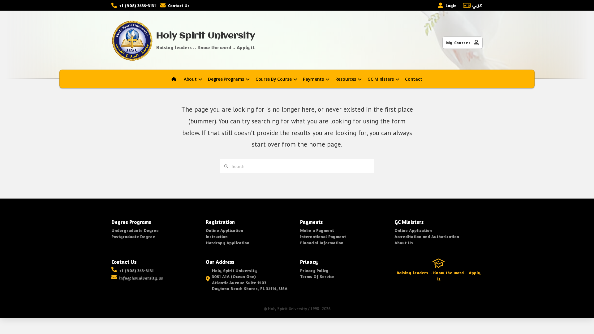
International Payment (323, 236)
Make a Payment (317, 230)
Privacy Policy (314, 270)
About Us (403, 242)
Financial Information (321, 242)
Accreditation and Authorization (426, 236)
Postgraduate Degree (133, 236)
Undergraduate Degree (135, 230)
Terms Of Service (317, 276)
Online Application (224, 230)
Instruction (217, 236)
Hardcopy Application (227, 242)
